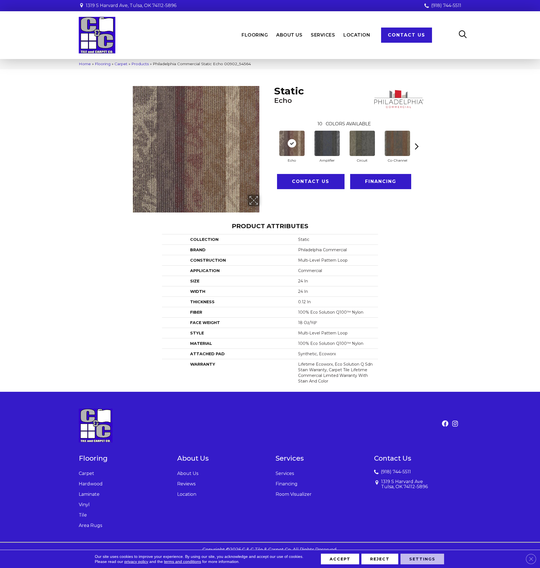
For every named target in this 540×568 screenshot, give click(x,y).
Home (85, 64)
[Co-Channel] (397, 143)
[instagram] (455, 424)
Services (285, 473)
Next (417, 138)
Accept (340, 559)
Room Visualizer (294, 494)
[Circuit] (362, 143)
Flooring (103, 64)
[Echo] (292, 143)
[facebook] (445, 424)
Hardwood (91, 483)
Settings (422, 559)
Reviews (186, 483)
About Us (187, 473)
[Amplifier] (327, 143)
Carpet (120, 64)
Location (186, 494)
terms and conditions (182, 561)
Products (140, 64)
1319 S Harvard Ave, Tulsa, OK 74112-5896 (131, 5)
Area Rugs (90, 525)
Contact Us (310, 181)
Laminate (89, 494)
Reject (380, 559)
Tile (83, 515)
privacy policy (136, 561)
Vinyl (84, 504)
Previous (271, 138)
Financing (380, 181)
